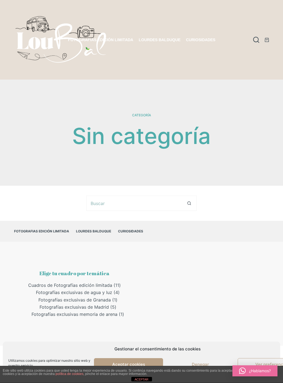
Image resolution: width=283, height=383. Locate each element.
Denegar (200, 364)
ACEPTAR (141, 379)
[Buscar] (256, 40)
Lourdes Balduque (159, 40)
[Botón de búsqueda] (189, 203)
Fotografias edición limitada (100, 40)
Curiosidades (200, 40)
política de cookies (69, 374)
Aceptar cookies (128, 364)
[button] (254, 370)
